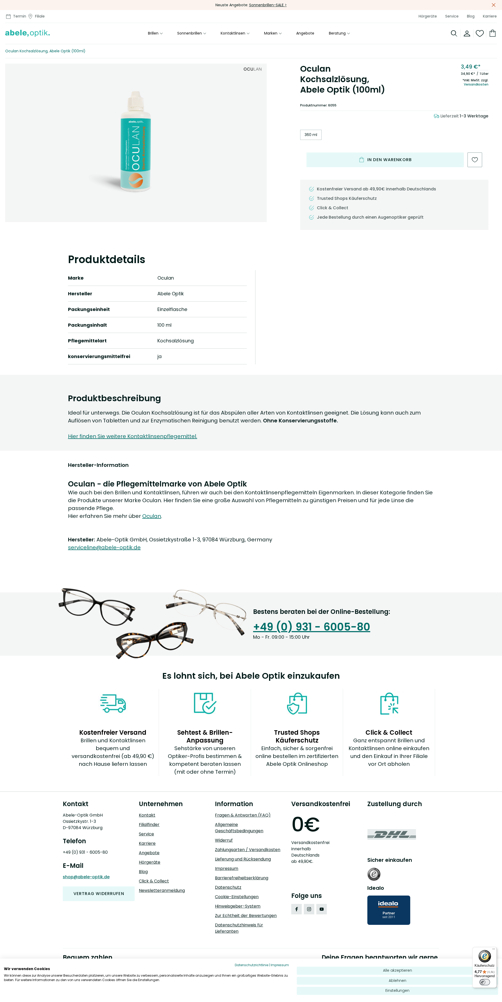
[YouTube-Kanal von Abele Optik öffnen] (321, 909)
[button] (136, 142)
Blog (471, 16)
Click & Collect (154, 881)
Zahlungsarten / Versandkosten (247, 850)
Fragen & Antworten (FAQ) (243, 815)
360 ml (311, 134)
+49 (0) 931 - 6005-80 (311, 627)
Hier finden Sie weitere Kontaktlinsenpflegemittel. (132, 436)
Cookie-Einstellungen (237, 897)
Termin (19, 16)
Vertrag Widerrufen (98, 894)
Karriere (490, 16)
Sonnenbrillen (189, 33)
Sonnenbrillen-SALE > (268, 5)
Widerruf (224, 840)
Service (452, 16)
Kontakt (147, 815)
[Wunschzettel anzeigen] (480, 33)
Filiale (40, 16)
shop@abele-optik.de (86, 877)
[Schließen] (493, 5)
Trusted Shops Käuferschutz (347, 198)
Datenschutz (228, 887)
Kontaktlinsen (233, 33)
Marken (270, 33)
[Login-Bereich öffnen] (467, 33)
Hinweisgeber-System (237, 906)
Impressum (226, 868)
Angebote (305, 33)
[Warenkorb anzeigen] (491, 33)
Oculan (151, 516)
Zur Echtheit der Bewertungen (246, 916)
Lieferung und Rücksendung (243, 859)
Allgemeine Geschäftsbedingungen (239, 828)
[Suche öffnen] (454, 33)
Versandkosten (476, 84)
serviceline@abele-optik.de (104, 547)
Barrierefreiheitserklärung (241, 878)
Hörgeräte (428, 16)
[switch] (485, 982)
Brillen (153, 33)
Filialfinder (149, 825)
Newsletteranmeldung (162, 890)
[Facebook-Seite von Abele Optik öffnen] (296, 909)
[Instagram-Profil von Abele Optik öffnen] (309, 909)
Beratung (337, 33)
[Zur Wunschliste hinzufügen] (474, 159)
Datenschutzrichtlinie (251, 965)
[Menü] (493, 950)
